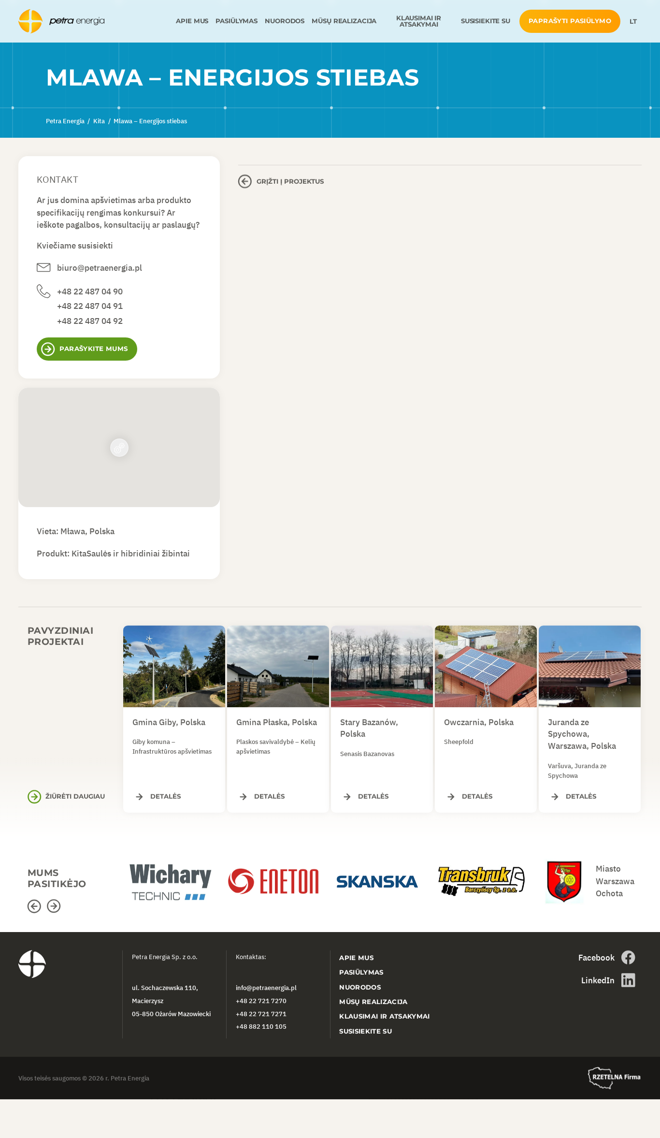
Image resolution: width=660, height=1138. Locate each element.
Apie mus (192, 21)
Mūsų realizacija (344, 21)
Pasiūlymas (236, 21)
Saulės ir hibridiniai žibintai (138, 553)
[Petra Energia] (95, 21)
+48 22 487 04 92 (90, 321)
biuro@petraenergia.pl (99, 268)
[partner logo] (174, 877)
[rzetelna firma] (614, 1078)
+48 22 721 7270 (261, 1000)
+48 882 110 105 (261, 1026)
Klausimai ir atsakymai (418, 21)
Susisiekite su (485, 21)
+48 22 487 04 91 (90, 306)
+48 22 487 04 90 (90, 291)
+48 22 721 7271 (261, 1013)
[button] (36, 906)
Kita (79, 553)
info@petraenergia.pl (266, 987)
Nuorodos (284, 21)
